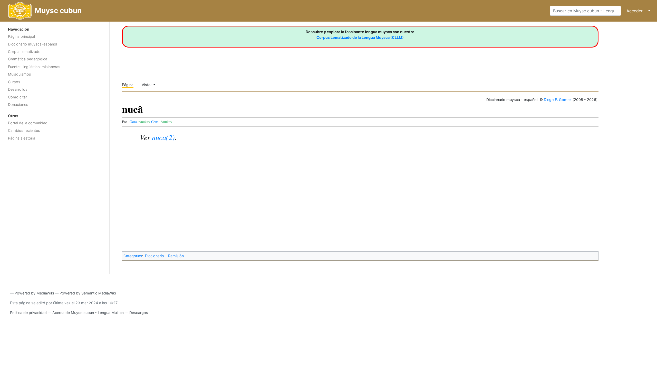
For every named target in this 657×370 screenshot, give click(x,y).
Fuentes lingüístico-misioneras (34, 66)
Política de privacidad (28, 312)
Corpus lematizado (24, 51)
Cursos (14, 82)
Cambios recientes (24, 130)
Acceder (634, 10)
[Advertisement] (54, 184)
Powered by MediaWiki (34, 293)
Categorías (132, 256)
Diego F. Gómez (558, 99)
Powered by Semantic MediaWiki (88, 293)
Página (127, 84)
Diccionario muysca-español (32, 44)
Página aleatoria (21, 138)
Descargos (138, 312)
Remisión (176, 256)
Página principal (21, 36)
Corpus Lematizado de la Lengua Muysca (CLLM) (360, 37)
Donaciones (18, 104)
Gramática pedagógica (27, 59)
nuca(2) (163, 137)
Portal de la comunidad (27, 123)
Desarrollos (17, 89)
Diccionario (154, 256)
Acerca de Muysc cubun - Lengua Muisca (88, 312)
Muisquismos (19, 74)
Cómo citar (17, 97)
